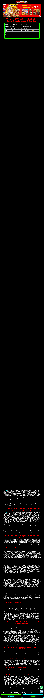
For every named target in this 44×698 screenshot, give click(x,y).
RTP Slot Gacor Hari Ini (8, 539)
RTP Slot (5, 512)
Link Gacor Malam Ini (7, 625)
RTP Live (5, 490)
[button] (41, 691)
